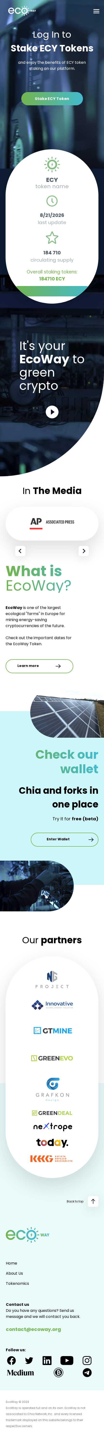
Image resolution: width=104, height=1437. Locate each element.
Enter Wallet (58, 839)
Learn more (28, 665)
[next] (84, 551)
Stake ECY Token (52, 98)
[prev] (20, 551)
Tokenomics (17, 1283)
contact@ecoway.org (33, 1329)
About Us (14, 1273)
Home (11, 1263)
